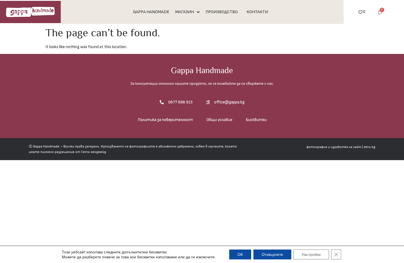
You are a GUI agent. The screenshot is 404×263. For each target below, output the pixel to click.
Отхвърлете (272, 254)
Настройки (311, 254)
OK (240, 254)
